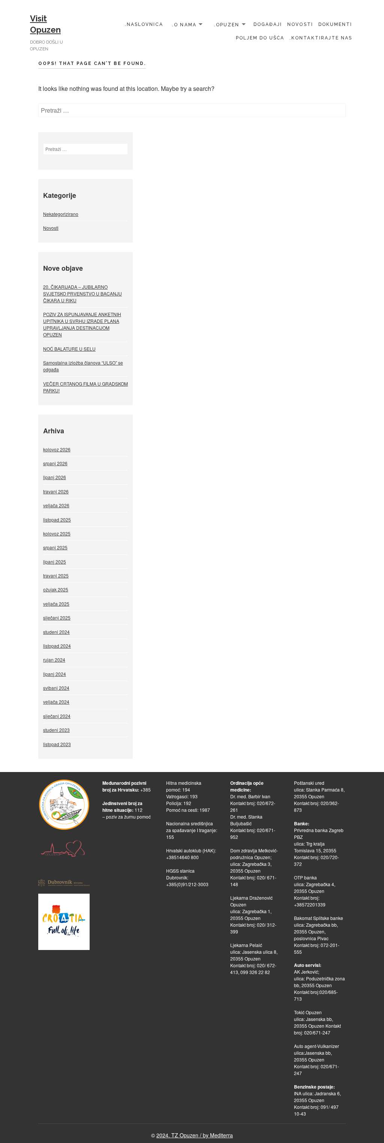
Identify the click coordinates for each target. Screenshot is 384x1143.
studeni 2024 (56, 632)
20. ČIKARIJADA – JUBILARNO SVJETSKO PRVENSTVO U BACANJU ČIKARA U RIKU (82, 293)
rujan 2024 (54, 659)
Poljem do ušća (260, 38)
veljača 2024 (56, 701)
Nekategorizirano (60, 214)
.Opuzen (226, 24)
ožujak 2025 (55, 589)
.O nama (184, 24)
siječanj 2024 (56, 716)
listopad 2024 (57, 645)
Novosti (300, 24)
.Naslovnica (144, 24)
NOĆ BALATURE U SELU (69, 348)
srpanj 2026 (55, 463)
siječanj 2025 (56, 617)
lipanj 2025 (54, 561)
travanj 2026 (56, 491)
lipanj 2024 (54, 674)
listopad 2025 (57, 519)
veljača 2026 (56, 505)
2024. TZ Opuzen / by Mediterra (194, 1135)
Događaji (268, 24)
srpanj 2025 (55, 547)
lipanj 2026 (54, 477)
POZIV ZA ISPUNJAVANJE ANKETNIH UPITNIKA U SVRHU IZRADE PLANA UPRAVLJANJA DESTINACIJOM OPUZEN (82, 324)
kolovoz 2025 (56, 533)
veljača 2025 (56, 603)
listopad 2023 (57, 744)
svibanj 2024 (56, 688)
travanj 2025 (56, 575)
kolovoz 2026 (56, 449)
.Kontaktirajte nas (321, 38)
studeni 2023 (56, 730)
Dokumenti (335, 24)
